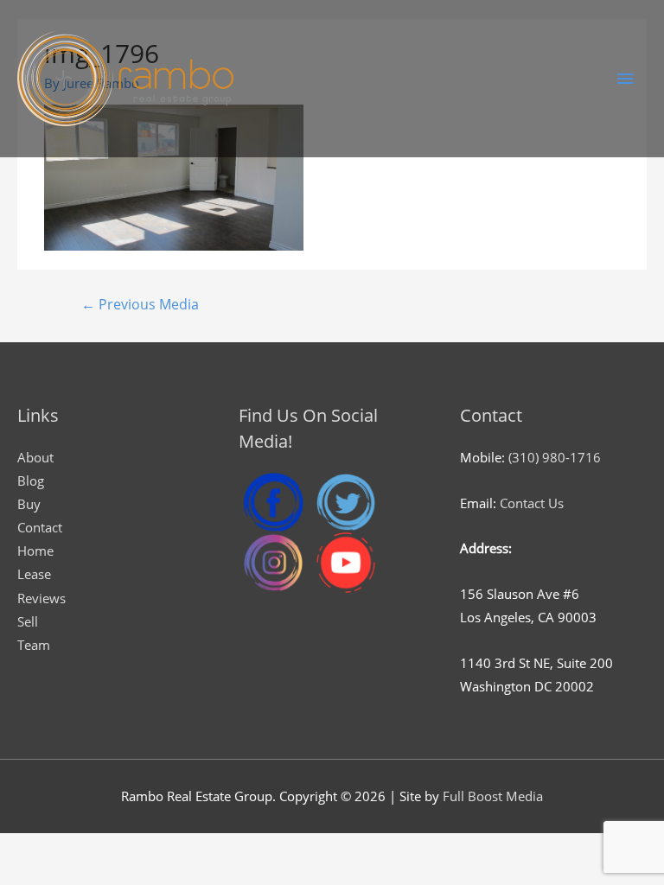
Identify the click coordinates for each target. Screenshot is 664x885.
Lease (34, 574)
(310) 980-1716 (554, 457)
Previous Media (140, 304)
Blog (30, 480)
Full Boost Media (493, 796)
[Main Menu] (625, 78)
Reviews (41, 598)
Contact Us (532, 503)
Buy (29, 504)
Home (35, 550)
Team (33, 644)
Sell (27, 621)
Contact (39, 527)
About (35, 457)
